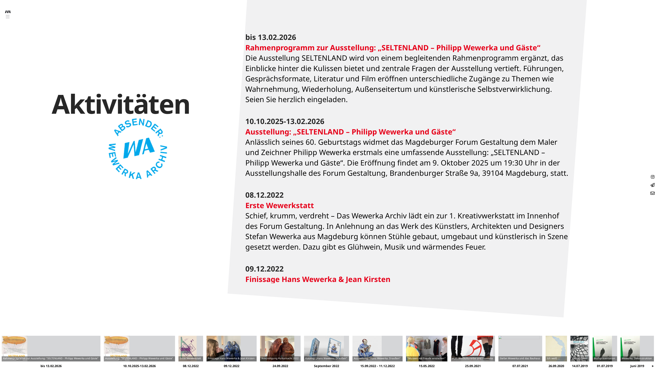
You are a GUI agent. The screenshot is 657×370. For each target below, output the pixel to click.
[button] (7, 14)
